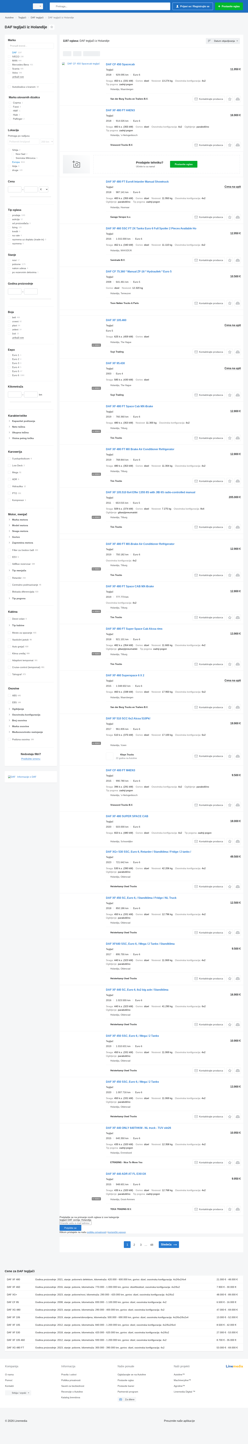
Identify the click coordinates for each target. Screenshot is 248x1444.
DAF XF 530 (13, 1332)
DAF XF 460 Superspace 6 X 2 (125, 675)
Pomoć (8, 1380)
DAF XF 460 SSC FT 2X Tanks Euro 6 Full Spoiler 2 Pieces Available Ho (151, 228)
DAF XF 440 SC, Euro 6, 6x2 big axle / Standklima (137, 989)
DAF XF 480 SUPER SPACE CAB (127, 816)
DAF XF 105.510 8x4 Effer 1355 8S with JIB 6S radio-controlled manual (150, 492)
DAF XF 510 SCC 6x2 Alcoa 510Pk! (128, 718)
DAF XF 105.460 (116, 320)
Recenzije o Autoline (72, 1391)
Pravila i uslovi (68, 1374)
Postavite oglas (184, 164)
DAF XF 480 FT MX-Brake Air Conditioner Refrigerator (140, 544)
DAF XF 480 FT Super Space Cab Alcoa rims (134, 628)
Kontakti (9, 1386)
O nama (9, 1374)
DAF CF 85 (13, 1302)
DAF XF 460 (13, 1287)
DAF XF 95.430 (115, 363)
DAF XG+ (12, 1294)
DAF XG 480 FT (15, 1347)
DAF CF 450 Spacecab (120, 64)
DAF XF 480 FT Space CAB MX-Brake (130, 586)
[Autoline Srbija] (17, 6)
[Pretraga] (53, 6)
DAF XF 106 (13, 1317)
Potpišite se (70, 1228)
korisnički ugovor (117, 1232)
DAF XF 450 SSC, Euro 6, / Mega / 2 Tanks (132, 1035)
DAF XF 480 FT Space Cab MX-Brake (129, 406)
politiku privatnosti (96, 1232)
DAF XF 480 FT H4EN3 (120, 110)
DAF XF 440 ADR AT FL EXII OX (126, 1173)
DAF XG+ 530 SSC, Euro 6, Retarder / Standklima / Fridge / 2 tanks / (148, 851)
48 (151, 1244)
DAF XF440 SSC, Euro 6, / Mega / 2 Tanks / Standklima (140, 943)
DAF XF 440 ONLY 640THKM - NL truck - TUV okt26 (138, 1127)
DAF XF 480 (13, 1279)
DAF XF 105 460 (16, 1340)
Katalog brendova (70, 1397)
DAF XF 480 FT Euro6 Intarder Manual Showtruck (137, 181)
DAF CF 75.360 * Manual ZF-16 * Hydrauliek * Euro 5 (139, 271)
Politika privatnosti (70, 1380)
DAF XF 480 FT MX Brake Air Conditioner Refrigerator (140, 449)
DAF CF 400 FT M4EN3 (120, 770)
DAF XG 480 (13, 1309)
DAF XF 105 (13, 1325)
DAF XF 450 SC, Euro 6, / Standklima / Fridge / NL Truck (141, 897)
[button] (230, 99)
